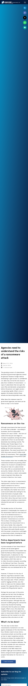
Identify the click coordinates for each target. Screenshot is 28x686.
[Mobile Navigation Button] (25, 2)
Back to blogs (9, 661)
